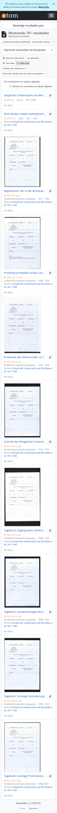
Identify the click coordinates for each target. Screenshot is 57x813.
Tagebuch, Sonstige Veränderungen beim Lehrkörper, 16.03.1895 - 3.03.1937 (25, 696)
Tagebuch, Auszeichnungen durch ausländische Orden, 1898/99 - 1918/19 (25, 611)
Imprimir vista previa (14, 58)
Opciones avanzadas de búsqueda (25, 50)
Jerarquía (34, 58)
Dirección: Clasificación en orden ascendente (23, 73)
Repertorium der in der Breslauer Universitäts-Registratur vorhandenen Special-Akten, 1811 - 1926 (25, 191)
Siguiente (33, 808)
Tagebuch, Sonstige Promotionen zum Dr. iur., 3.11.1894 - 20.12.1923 (25, 776)
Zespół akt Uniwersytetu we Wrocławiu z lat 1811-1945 (25, 95)
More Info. (44, 7)
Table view (24, 63)
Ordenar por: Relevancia (14, 68)
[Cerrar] (54, 4)
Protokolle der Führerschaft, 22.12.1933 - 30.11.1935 (25, 357)
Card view (9, 63)
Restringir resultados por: (28, 25)
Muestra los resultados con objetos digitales (32, 86)
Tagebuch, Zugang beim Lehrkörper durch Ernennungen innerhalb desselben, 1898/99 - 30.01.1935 (25, 530)
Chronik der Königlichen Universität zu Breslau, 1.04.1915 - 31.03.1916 (25, 441)
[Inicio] (11, 15)
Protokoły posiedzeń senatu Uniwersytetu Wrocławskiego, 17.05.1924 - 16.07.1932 (25, 272)
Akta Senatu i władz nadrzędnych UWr (25, 113)
